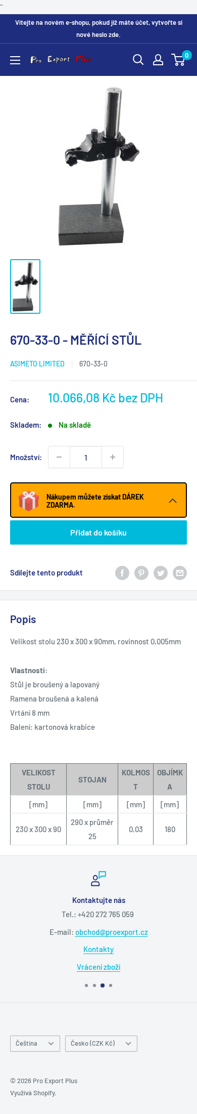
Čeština (26, 1043)
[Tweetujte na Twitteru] (161, 572)
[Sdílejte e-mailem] (180, 572)
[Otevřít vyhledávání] (138, 59)
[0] (178, 60)
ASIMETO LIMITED (37, 363)
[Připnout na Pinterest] (141, 572)
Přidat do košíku (98, 532)
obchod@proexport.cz (111, 931)
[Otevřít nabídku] (15, 60)
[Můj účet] (158, 59)
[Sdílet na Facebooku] (122, 572)
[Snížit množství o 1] (59, 457)
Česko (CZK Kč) (93, 1043)
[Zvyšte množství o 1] (112, 457)
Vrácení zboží (98, 966)
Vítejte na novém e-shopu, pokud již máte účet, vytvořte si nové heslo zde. (98, 28)
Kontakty (98, 949)
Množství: (26, 457)
